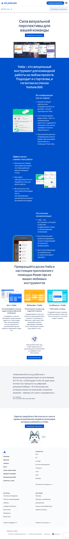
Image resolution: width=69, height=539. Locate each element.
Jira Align (38, 461)
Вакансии (6, 460)
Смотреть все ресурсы (42, 522)
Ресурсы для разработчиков (44, 506)
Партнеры (38, 496)
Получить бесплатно (55, 3)
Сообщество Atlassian (9, 506)
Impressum (47, 534)
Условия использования (35, 534)
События (6, 463)
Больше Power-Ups (34, 358)
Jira (36, 457)
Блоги (5, 467)
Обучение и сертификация (43, 499)
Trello (37, 475)
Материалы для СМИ (9, 477)
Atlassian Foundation (9, 473)
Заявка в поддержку (9, 522)
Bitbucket (38, 478)
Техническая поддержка (10, 496)
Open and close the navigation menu (12, 9)
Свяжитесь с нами (8, 480)
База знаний (6, 509)
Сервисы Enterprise (41, 509)
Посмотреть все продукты (43, 484)
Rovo (37, 454)
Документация (40, 502)
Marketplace (7, 513)
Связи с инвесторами (9, 470)
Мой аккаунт (7, 516)
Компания (6, 456)
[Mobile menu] (66, 3)
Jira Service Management (43, 464)
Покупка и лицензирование (11, 499)
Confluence (39, 468)
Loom (37, 471)
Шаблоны (6, 502)
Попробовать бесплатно (58, 9)
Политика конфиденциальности (17, 534)
